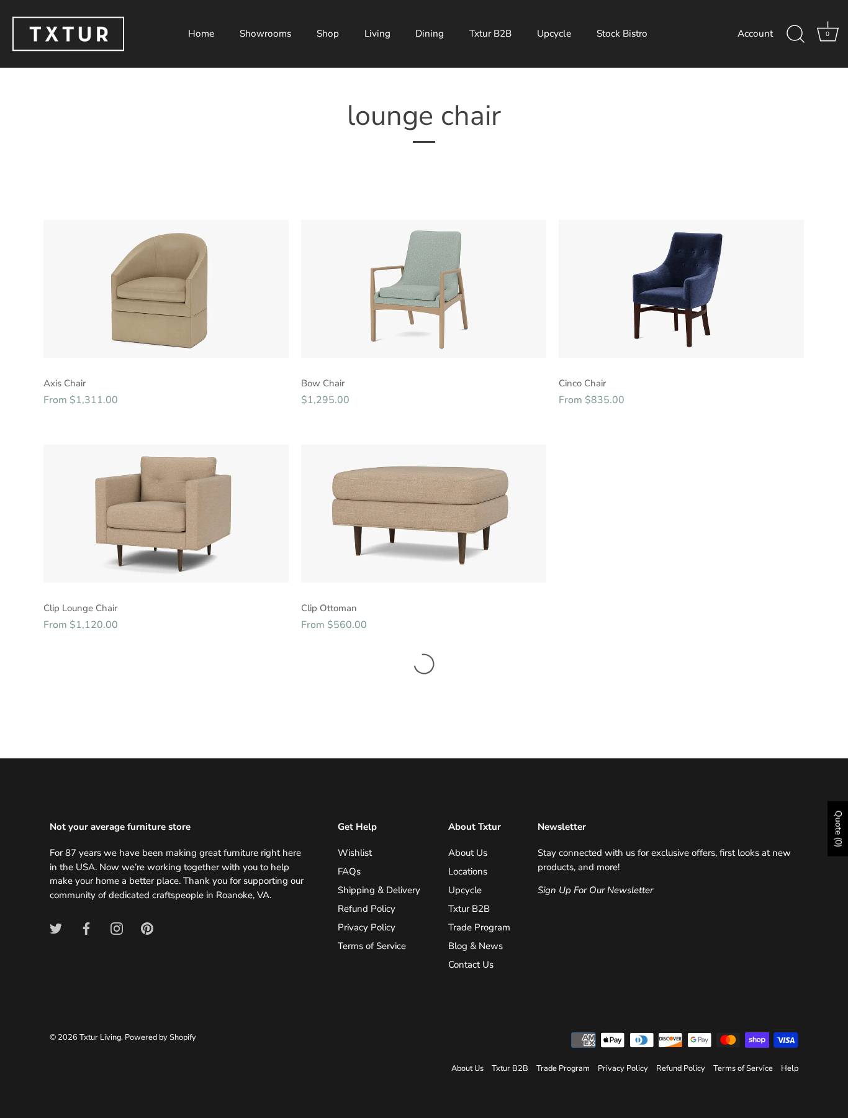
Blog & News (475, 946)
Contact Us (471, 964)
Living (377, 33)
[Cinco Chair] (681, 288)
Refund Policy (366, 908)
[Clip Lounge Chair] (166, 513)
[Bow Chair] (423, 288)
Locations (467, 871)
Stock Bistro (622, 33)
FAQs (349, 871)
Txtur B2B (490, 33)
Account (755, 33)
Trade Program (479, 927)
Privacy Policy (366, 927)
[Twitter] (56, 927)
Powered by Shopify (160, 1037)
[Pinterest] (147, 927)
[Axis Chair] (166, 288)
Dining (429, 33)
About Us (467, 853)
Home (201, 33)
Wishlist (355, 853)
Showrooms (265, 33)
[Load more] (424, 664)
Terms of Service (372, 946)
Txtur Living (100, 1037)
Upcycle (554, 33)
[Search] (795, 34)
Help (789, 1068)
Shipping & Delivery (379, 890)
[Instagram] (117, 927)
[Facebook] (86, 927)
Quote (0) (838, 828)
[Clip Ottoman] (423, 513)
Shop (328, 33)
